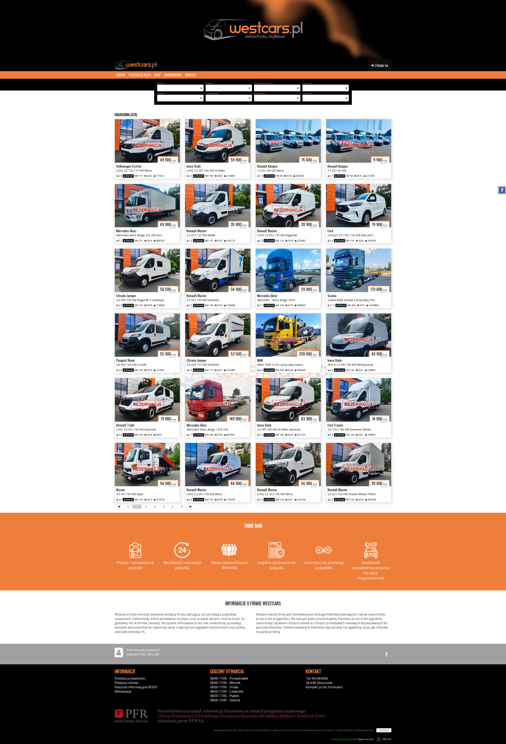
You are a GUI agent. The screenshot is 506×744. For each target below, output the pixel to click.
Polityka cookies (127, 683)
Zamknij (383, 730)
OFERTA (120, 75)
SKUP (157, 75)
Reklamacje (123, 691)
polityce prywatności (364, 730)
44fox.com (386, 739)
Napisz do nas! (352, 739)
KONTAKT (190, 75)
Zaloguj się (381, 65)
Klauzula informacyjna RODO (136, 687)
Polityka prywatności (130, 678)
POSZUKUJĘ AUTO (140, 75)
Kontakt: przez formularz (324, 687)
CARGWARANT (173, 75)
